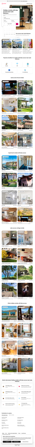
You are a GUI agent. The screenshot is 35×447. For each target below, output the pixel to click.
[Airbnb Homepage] (4, 3)
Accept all (7, 441)
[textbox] (7, 21)
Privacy (16, 445)
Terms (18, 445)
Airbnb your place (29, 3)
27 (9, 34)
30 (14, 34)
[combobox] (11, 18)
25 (6, 34)
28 (11, 34)
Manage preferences (25, 441)
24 (4, 34)
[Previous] (15, 37)
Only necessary (16, 441)
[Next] (18, 37)
